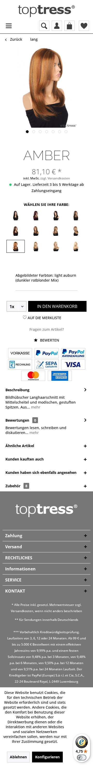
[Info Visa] (73, 365)
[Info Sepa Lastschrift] (46, 365)
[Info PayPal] (46, 353)
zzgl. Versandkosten (55, 178)
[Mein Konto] (57, 26)
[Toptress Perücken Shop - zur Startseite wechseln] (46, 11)
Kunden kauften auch (24, 459)
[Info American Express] (60, 376)
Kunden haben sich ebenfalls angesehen (40, 472)
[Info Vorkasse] (20, 353)
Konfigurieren (47, 756)
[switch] (81, 757)
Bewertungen (17, 420)
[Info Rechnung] (20, 365)
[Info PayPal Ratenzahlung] (73, 353)
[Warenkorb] (69, 26)
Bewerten (49, 340)
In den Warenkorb (57, 306)
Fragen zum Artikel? (46, 329)
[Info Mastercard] (33, 376)
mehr (35, 407)
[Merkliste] (84, 26)
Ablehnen (18, 756)
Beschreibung (17, 389)
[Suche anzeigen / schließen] (44, 26)
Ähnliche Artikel (19, 445)
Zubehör (16, 485)
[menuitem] (4, 26)
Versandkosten (22, 611)
